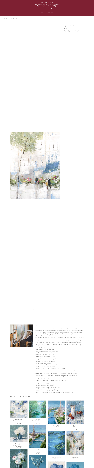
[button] (42, 19)
